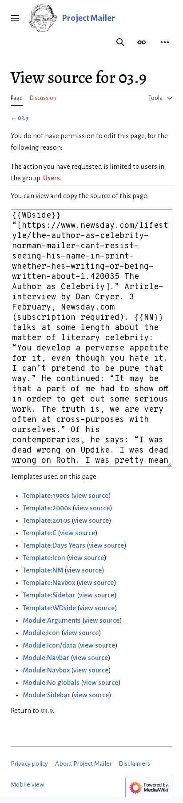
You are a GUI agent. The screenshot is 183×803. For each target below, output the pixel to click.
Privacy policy (29, 763)
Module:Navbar (46, 657)
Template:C (39, 533)
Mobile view (27, 784)
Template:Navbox (49, 582)
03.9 (23, 118)
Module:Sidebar (46, 695)
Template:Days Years (54, 545)
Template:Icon (44, 557)
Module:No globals (51, 682)
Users (51, 178)
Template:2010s (46, 520)
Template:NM (43, 570)
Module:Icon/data (49, 645)
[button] (15, 18)
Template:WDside (49, 608)
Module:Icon (41, 632)
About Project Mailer (83, 763)
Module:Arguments (52, 620)
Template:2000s (47, 508)
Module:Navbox (46, 670)
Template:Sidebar (49, 595)
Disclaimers (134, 763)
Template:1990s (46, 495)
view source (90, 495)
